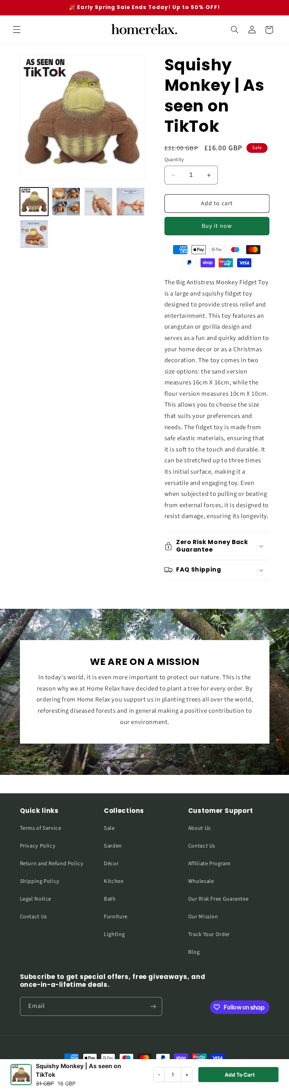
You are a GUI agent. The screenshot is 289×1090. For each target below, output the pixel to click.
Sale (109, 828)
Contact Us (33, 917)
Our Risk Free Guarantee (218, 899)
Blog (194, 952)
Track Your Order (209, 934)
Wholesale (201, 881)
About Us (199, 828)
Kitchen (113, 881)
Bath (110, 899)
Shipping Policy (39, 881)
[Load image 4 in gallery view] (130, 202)
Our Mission (203, 917)
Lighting (114, 934)
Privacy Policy (38, 846)
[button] (16, 29)
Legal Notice (36, 899)
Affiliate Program (209, 863)
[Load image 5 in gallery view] (34, 234)
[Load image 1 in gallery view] (34, 202)
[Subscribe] (152, 1006)
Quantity (174, 159)
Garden (113, 846)
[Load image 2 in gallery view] (66, 202)
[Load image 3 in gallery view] (98, 202)
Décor (111, 863)
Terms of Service (40, 828)
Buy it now (217, 226)
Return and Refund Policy (52, 863)
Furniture (116, 917)
